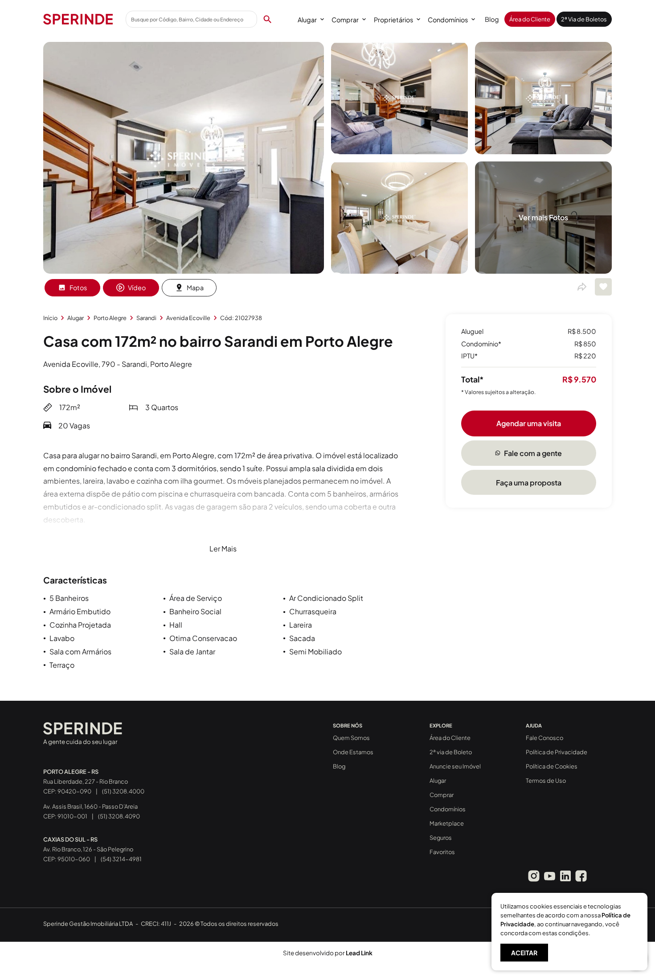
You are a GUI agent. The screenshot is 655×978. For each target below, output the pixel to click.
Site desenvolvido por (328, 953)
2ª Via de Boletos (584, 19)
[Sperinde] (78, 19)
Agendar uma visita (528, 422)
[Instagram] (533, 876)
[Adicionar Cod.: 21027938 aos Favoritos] (603, 287)
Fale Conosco (544, 737)
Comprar (345, 20)
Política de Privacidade (556, 752)
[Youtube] (549, 876)
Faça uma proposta (528, 482)
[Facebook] (581, 876)
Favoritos (442, 851)
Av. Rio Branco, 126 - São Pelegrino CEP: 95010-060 (88, 849)
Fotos (78, 288)
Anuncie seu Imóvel (455, 766)
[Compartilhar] (581, 287)
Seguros (441, 837)
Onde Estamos (353, 752)
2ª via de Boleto (451, 752)
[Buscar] (267, 19)
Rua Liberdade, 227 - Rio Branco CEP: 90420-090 (85, 781)
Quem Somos (351, 737)
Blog (492, 19)
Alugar (307, 20)
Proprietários (393, 20)
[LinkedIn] (565, 876)
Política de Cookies (551, 766)
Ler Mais (223, 548)
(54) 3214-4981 (121, 859)
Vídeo (137, 288)
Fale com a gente (533, 452)
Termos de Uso (546, 780)
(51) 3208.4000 (123, 791)
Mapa (195, 288)
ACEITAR (524, 953)
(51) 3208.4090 (119, 816)
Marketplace (447, 823)
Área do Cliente (529, 19)
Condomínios (448, 20)
